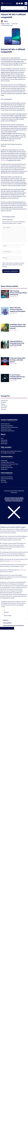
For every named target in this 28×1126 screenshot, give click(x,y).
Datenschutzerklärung (15, 561)
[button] (26, 3)
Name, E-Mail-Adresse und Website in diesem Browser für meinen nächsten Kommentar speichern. (13, 264)
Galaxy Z (23, 166)
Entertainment (4, 400)
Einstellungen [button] (22, 569)
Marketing (3, 402)
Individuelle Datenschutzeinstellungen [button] (13, 625)
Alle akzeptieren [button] (7, 623)
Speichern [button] (5, 620)
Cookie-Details (7, 628)
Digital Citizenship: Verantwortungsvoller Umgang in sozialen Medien (17, 309)
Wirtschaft (3, 409)
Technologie (4, 160)
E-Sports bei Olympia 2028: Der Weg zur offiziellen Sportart (17, 359)
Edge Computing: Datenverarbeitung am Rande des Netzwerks (18, 292)
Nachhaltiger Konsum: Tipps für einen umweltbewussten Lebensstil (18, 326)
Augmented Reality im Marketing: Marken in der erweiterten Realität (17, 343)
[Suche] (25, 8)
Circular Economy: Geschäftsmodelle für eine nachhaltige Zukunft (17, 376)
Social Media (4, 405)
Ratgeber (3, 404)
